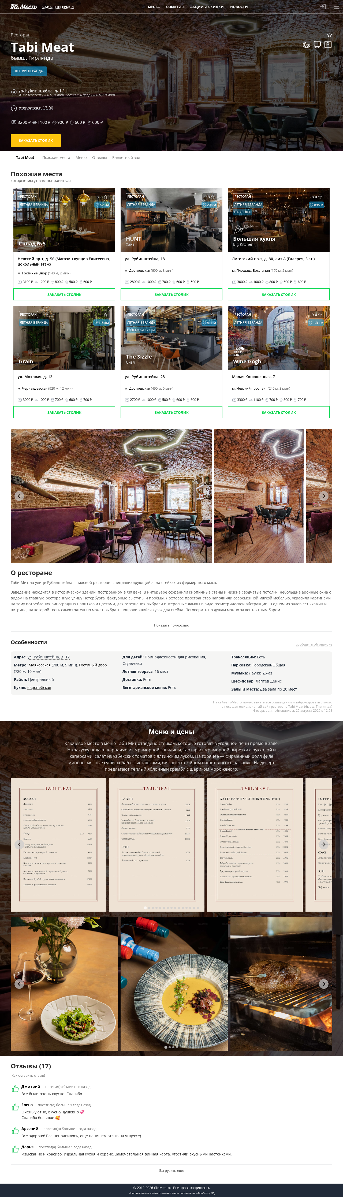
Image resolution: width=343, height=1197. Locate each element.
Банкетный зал (126, 157)
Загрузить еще (171, 1170)
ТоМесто (23, 6)
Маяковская (40, 665)
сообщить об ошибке (314, 644)
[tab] (158, 559)
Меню (81, 157)
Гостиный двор (93, 665)
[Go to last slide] (19, 496)
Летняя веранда (29, 71)
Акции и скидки (207, 6)
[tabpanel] (111, 496)
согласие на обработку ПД (197, 1193)
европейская (39, 687)
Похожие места (56, 157)
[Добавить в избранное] (329, 35)
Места (154, 6)
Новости (239, 6)
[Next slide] (324, 496)
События (175, 6)
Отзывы (99, 157)
